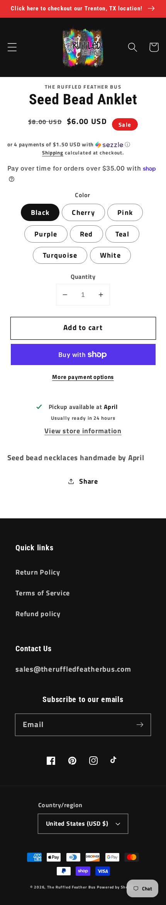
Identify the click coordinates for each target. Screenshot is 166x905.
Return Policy (37, 572)
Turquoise (60, 255)
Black (40, 212)
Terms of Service (42, 593)
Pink (125, 212)
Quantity (83, 276)
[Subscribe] (140, 724)
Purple (46, 234)
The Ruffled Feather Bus (72, 887)
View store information (83, 431)
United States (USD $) (77, 823)
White (110, 255)
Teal (122, 234)
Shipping (52, 152)
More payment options (83, 377)
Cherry (83, 212)
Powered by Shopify (116, 887)
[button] (12, 47)
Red (86, 234)
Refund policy (38, 613)
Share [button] (88, 481)
